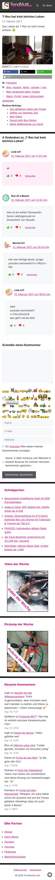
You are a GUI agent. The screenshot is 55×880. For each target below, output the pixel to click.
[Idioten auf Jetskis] (27, 591)
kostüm (17, 87)
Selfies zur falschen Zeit (24, 112)
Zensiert (9, 841)
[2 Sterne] (5, 66)
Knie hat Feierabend (30, 770)
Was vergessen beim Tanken (23, 91)
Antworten (30, 176)
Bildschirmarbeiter (15, 856)
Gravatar (15, 446)
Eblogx (8, 831)
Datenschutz (20, 869)
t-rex (43, 87)
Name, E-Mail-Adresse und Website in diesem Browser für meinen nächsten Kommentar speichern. (28, 462)
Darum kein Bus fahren (23, 120)
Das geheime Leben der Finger (28, 109)
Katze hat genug (23, 732)
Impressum (35, 869)
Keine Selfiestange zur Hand (26, 124)
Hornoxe (9, 846)
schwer (35, 87)
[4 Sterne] (9, 66)
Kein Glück (16, 116)
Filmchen (11, 82)
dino (8, 87)
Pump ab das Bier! (27, 757)
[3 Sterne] (7, 66)
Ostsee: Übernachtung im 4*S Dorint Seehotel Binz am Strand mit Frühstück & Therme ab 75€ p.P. (27, 519)
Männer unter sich (24, 745)
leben (26, 87)
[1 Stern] (3, 66)
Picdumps (10, 851)
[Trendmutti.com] (17, 5)
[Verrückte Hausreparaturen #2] (27, 651)
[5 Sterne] (11, 66)
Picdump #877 (27, 716)
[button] (37, 5)
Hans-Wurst (11, 836)
